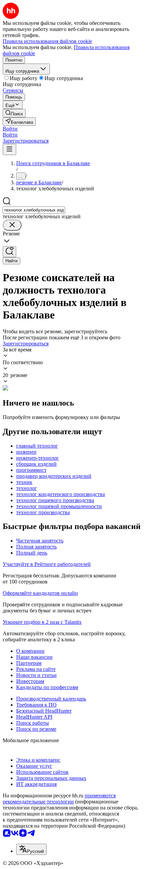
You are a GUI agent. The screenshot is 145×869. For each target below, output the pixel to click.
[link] (14, 113)
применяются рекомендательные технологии (59, 798)
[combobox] (34, 210)
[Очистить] (12, 225)
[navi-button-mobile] (9, 149)
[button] (10, 128)
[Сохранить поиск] (9, 251)
